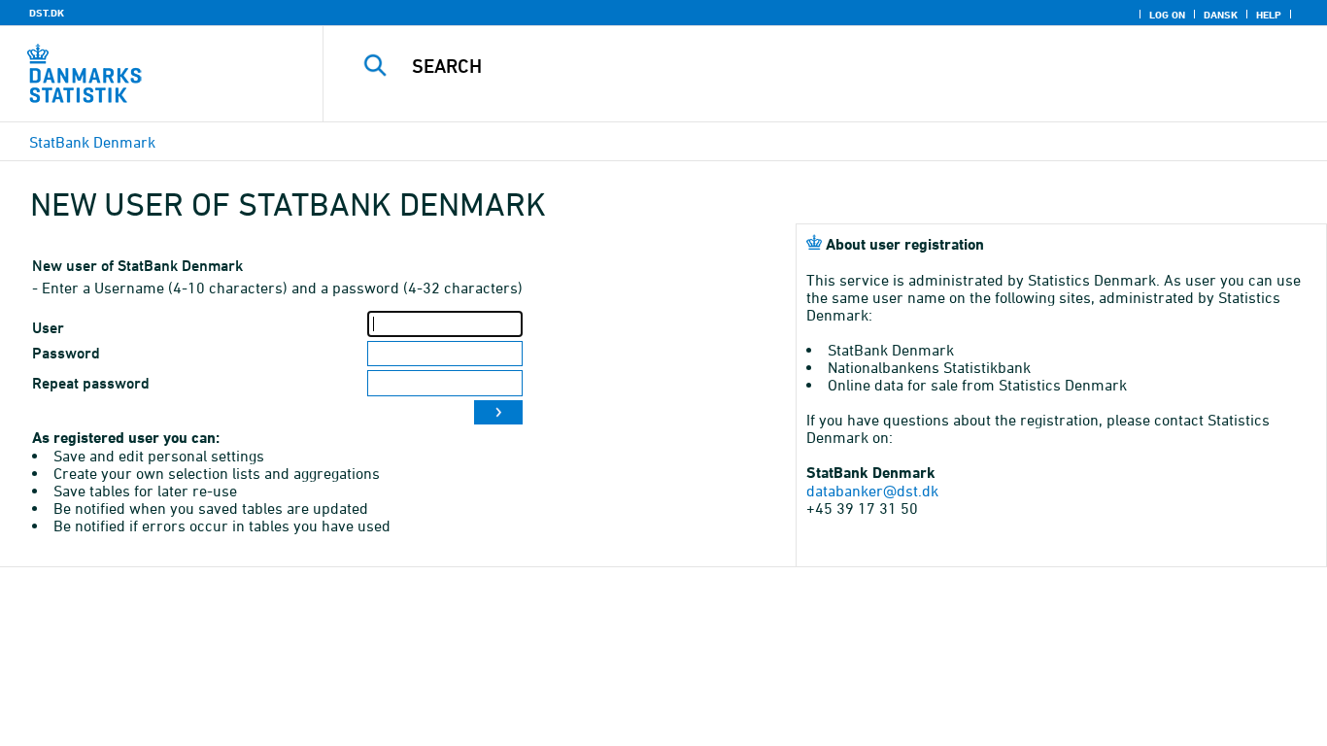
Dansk (1221, 14)
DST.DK (46, 12)
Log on (1167, 14)
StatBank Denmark (92, 142)
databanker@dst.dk (872, 490)
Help (1268, 14)
